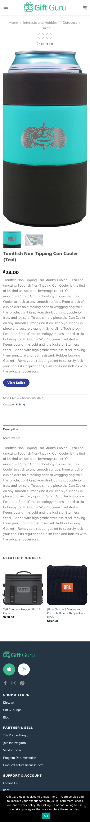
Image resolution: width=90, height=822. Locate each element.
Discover (8, 702)
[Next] (80, 138)
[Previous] (10, 138)
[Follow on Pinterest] (22, 683)
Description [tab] (10, 429)
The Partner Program (17, 735)
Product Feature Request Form (23, 765)
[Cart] (85, 7)
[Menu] (5, 7)
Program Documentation (19, 758)
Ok (46, 815)
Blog (6, 717)
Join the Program (14, 743)
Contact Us (10, 783)
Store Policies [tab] (11, 437)
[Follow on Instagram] (14, 683)
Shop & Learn (16, 695)
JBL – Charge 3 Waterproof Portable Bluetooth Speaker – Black (66, 612)
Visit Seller (16, 382)
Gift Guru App (12, 710)
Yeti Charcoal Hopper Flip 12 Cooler (21, 611)
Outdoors (70, 22)
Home (13, 22)
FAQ (6, 790)
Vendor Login (12, 750)
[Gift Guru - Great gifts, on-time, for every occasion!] (45, 7)
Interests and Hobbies (40, 22)
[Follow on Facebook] (5, 683)
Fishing (45, 28)
